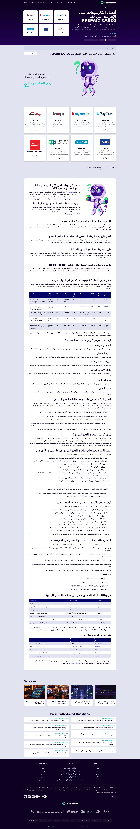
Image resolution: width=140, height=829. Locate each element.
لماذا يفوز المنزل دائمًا (70, 768)
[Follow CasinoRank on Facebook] (45, 796)
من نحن (42, 768)
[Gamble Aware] (50, 811)
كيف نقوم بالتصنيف (42, 777)
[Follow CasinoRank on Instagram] (41, 796)
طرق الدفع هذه (76, 663)
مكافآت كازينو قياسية (84, 403)
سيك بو (98, 774)
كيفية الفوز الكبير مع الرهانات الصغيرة (70, 774)
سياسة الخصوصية (42, 780)
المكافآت (52, 2)
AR (114, 796)
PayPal (97, 652)
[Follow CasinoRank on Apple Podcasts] (25, 796)
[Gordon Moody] (72, 811)
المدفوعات (42, 2)
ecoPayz (97, 656)
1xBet (105, 299)
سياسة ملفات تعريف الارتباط (85, 826)
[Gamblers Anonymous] (98, 811)
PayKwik (113, 168)
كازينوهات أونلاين (70, 2)
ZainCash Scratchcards (94, 168)
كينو (98, 771)
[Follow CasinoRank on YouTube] (33, 796)
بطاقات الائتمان (33, 600)
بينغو (98, 768)
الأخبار (25, 2)
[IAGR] (106, 811)
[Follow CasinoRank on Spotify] (29, 796)
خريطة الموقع (51, 826)
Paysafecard (98, 643)
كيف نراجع (42, 774)
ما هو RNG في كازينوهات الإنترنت (70, 777)
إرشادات (33, 2)
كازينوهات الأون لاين (67, 192)
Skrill (96, 649)
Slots (98, 777)
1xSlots (106, 306)
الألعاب (60, 2)
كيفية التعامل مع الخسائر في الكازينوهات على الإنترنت (70, 780)
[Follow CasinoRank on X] (37, 796)
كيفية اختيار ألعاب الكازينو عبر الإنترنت (70, 771)
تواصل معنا (42, 771)
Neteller (97, 646)
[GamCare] (86, 811)
